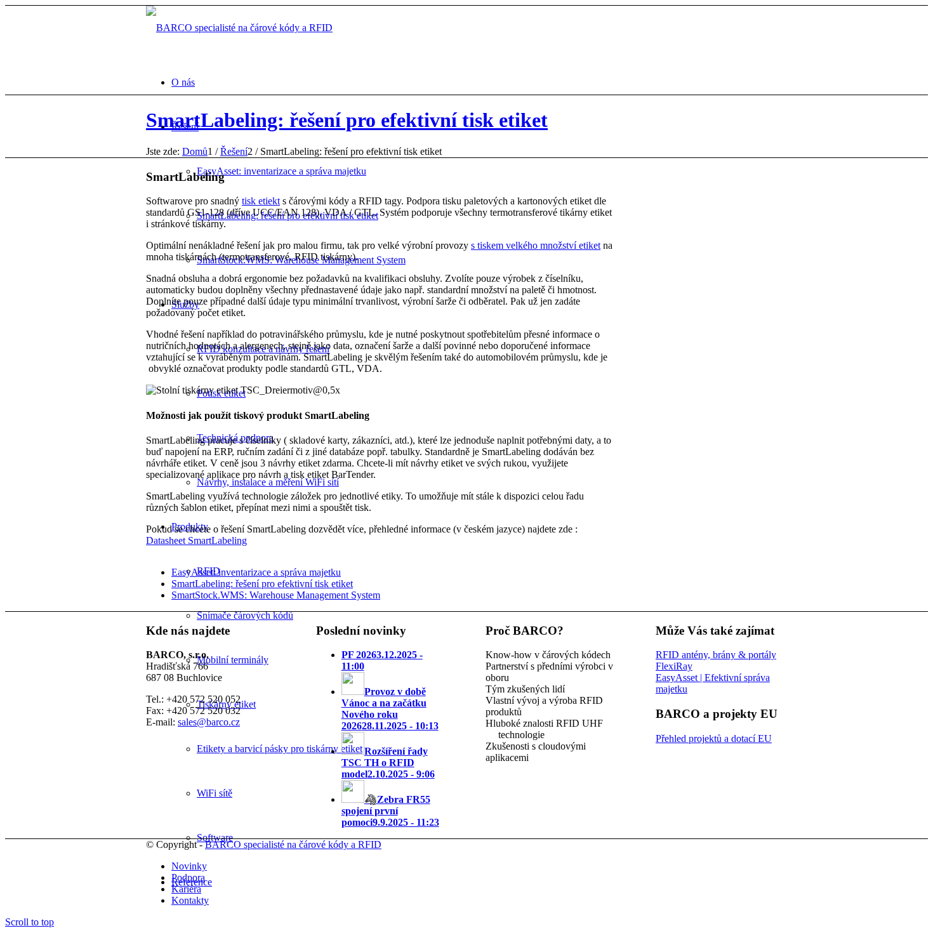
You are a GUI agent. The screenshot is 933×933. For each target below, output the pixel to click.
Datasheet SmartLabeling (196, 540)
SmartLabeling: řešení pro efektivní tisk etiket (347, 120)
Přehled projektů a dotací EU (714, 738)
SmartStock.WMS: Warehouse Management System (275, 595)
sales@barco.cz (209, 722)
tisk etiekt (261, 200)
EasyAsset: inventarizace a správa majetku (256, 572)
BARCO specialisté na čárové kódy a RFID (293, 844)
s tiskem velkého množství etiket (535, 245)
